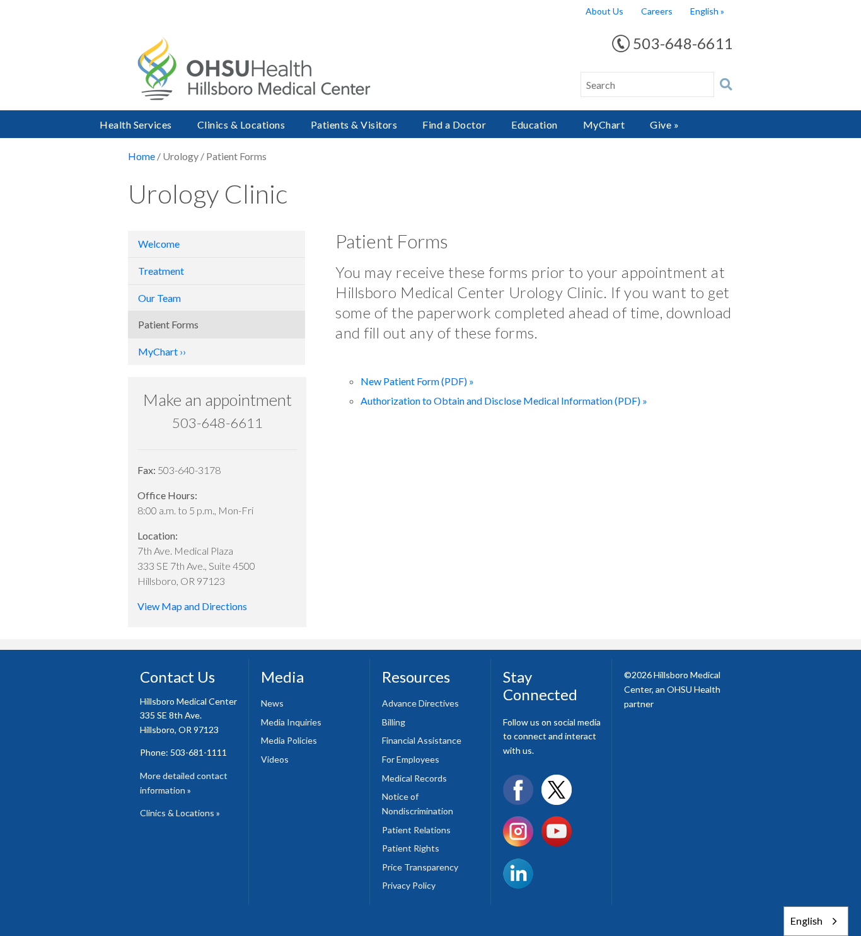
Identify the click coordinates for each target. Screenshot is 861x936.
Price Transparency (420, 867)
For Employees (410, 759)
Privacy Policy (409, 885)
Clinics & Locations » (180, 812)
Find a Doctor (454, 124)
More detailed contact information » (184, 782)
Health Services (136, 124)
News (272, 703)
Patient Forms (168, 324)
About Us (604, 11)
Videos (275, 759)
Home (141, 156)
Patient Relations (416, 829)
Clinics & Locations (241, 124)
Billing (393, 722)
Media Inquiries (291, 722)
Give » (664, 124)
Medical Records (414, 778)
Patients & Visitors (354, 124)
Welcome (159, 244)
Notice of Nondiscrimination (417, 803)
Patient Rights (410, 848)
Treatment (161, 271)
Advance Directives (420, 703)
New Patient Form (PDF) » (417, 381)
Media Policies (289, 740)
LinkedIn (518, 873)
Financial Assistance (421, 740)
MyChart (604, 124)
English (704, 11)
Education (534, 124)
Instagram (518, 831)
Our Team (159, 298)
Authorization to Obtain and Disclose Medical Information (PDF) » (504, 401)
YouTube (556, 831)
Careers (657, 11)
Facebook (518, 790)
